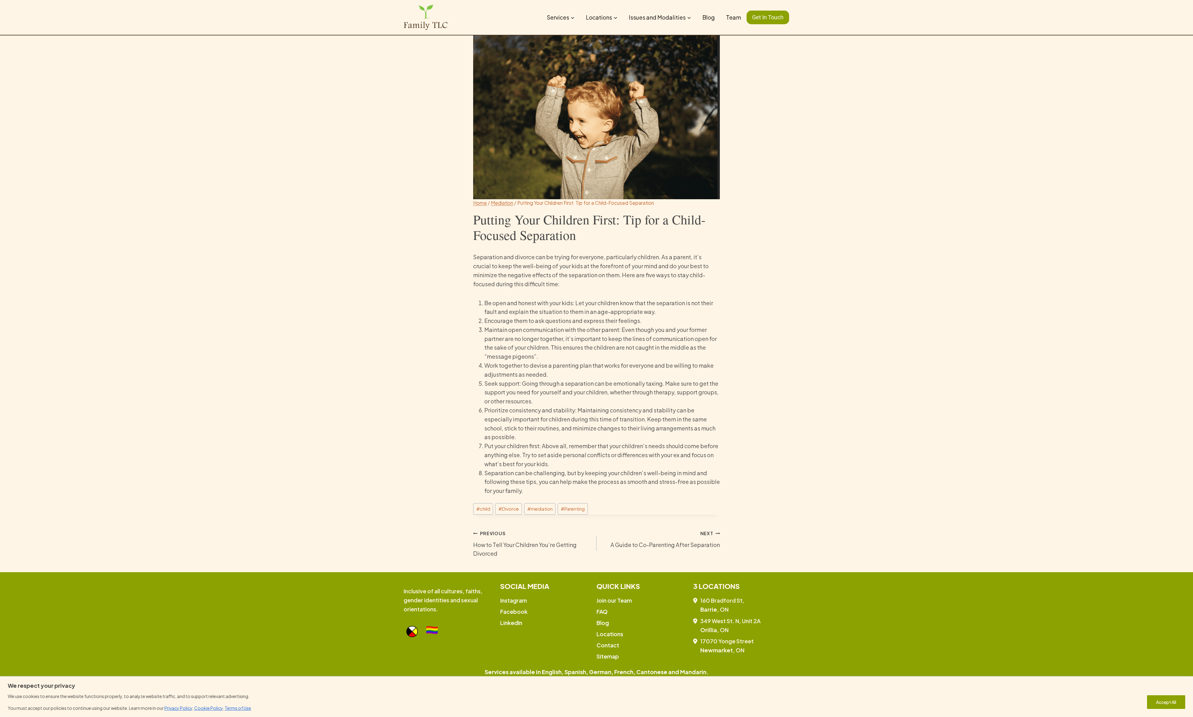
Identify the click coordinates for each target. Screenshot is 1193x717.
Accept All (1166, 702)
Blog (708, 17)
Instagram (513, 600)
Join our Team (614, 600)
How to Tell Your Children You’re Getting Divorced (525, 544)
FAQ (602, 611)
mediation (540, 509)
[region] (596, 696)
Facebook (514, 611)
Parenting (573, 509)
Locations (609, 633)
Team (733, 17)
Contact (607, 645)
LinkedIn (511, 622)
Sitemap (607, 656)
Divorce (508, 509)
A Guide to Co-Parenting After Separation (665, 539)
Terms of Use (238, 708)
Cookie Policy (208, 708)
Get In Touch (768, 17)
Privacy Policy (178, 708)
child (483, 509)
